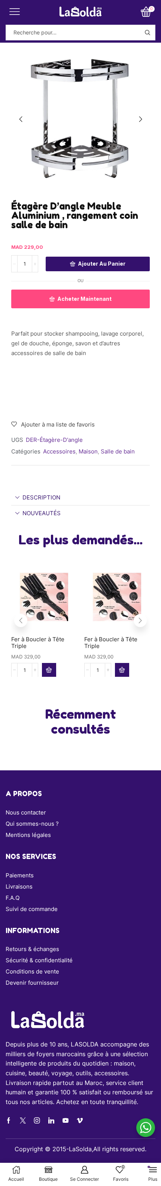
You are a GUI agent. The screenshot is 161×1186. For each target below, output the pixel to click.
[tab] (80, 497)
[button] (20, 119)
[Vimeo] (80, 1121)
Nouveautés (41, 513)
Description (41, 497)
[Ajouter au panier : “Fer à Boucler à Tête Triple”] (49, 670)
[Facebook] (9, 1121)
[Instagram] (37, 1121)
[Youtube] (66, 1121)
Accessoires (59, 451)
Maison (88, 451)
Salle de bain (118, 451)
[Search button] (147, 32)
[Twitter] (23, 1121)
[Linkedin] (51, 1121)
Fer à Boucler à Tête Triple (37, 642)
